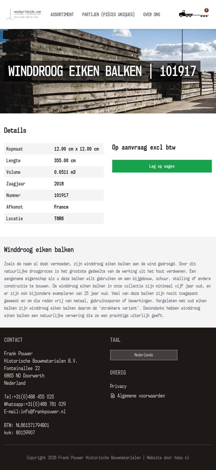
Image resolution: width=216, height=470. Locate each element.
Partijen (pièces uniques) (108, 14)
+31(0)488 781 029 (46, 404)
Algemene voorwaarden (141, 396)
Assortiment (62, 14)
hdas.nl (181, 457)
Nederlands (144, 355)
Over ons (151, 14)
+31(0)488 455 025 (34, 397)
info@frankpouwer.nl (43, 411)
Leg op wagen (162, 166)
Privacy (118, 386)
